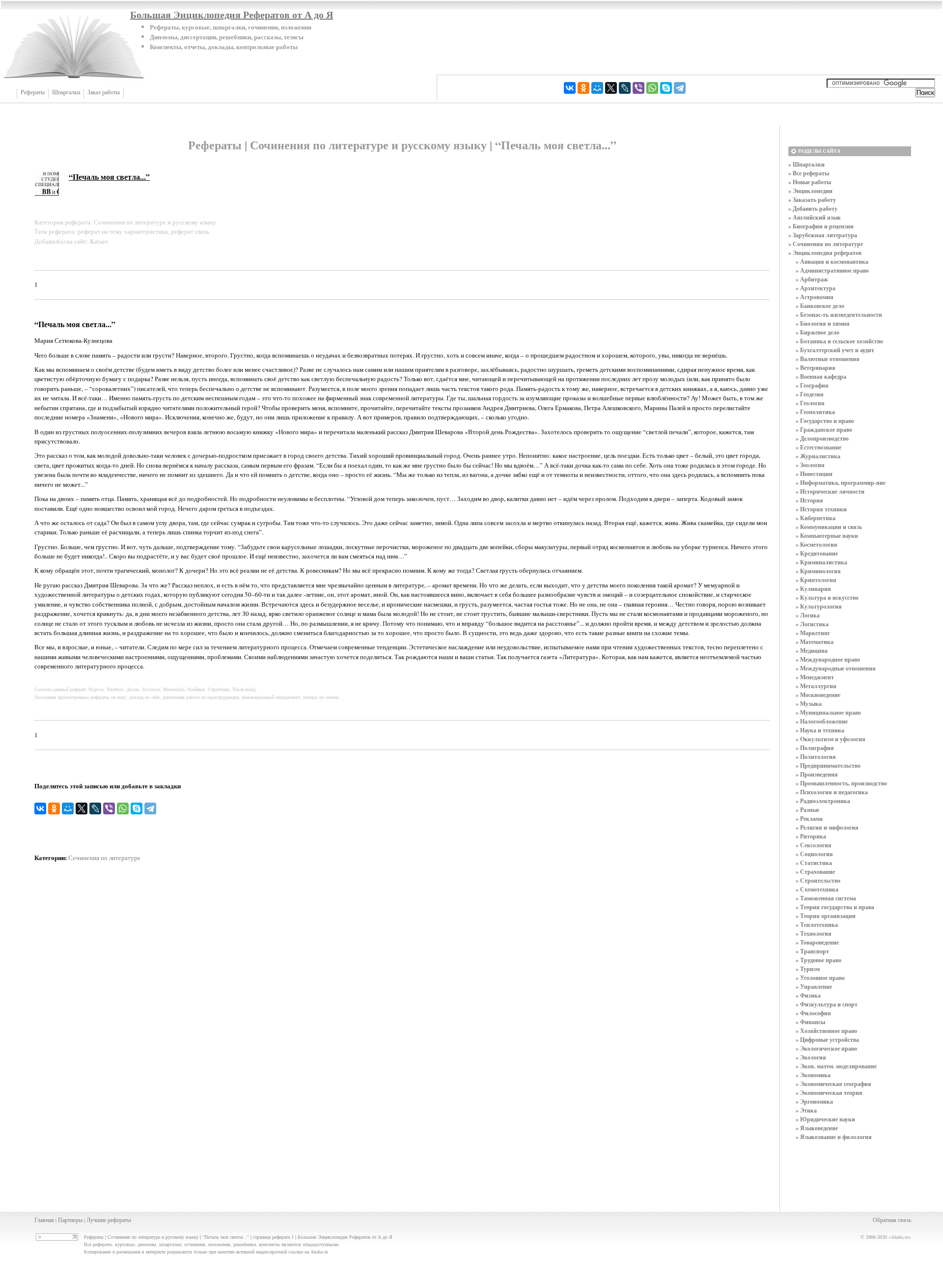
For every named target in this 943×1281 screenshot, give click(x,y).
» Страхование (815, 871)
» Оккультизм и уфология (830, 739)
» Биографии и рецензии (821, 226)
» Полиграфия (815, 748)
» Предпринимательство (828, 765)
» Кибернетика (815, 518)
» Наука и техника (820, 730)
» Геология (810, 403)
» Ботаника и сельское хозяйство (839, 341)
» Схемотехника (817, 889)
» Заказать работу (812, 199)
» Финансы (810, 1022)
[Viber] (638, 88)
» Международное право (828, 659)
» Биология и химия (823, 323)
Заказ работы (103, 92)
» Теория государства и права (835, 907)
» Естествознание (818, 447)
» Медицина (812, 650)
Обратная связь (892, 1220)
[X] (611, 88)
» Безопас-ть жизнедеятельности (839, 314)
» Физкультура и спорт (827, 1004)
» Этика (806, 1110)
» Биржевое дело (817, 332)
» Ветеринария (815, 367)
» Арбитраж (812, 279)
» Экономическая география (833, 1084)
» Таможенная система (826, 898)
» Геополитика (815, 412)
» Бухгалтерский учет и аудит (835, 350)
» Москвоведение (818, 695)
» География (812, 385)
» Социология (814, 854)
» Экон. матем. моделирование (836, 1066)
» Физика (808, 995)
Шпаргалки (66, 92)
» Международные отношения (836, 668)
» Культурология (819, 606)
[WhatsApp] (652, 88)
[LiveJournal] (625, 88)
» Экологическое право (826, 1048)
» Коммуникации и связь (829, 527)
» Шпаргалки (806, 164)
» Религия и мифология (827, 827)
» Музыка (809, 703)
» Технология (814, 933)
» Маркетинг (813, 633)
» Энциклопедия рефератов (824, 253)
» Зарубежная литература (822, 235)
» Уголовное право (820, 978)
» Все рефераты (808, 173)
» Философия (813, 1013)
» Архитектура (815, 288)
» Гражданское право (824, 429)
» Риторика (811, 836)
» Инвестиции (814, 474)
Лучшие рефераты (108, 1220)
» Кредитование (817, 553)
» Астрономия (814, 297)
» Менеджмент (815, 677)
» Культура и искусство (827, 597)
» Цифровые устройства (827, 1039)
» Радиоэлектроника (823, 801)
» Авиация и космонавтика (832, 261)
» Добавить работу (812, 208)
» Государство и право (825, 421)
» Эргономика (814, 1101)
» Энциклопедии (810, 191)
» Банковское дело (820, 306)
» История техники (821, 509)
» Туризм (808, 969)
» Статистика (814, 863)
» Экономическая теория (829, 1092)
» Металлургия (816, 686)
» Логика (808, 615)
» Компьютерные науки (827, 535)
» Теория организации (826, 916)
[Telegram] (680, 88)
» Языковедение (817, 1128)
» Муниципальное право (828, 712)
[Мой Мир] (597, 88)
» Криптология (816, 580)
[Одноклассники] (583, 88)
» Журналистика (818, 456)
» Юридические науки (825, 1119)
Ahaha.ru (900, 1236)
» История (809, 500)
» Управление (814, 986)
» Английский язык (814, 217)
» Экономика (813, 1075)
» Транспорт (812, 951)
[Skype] (666, 88)
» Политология (816, 756)
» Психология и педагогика (832, 792)
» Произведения (817, 774)
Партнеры (70, 1220)
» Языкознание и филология (834, 1137)
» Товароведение (817, 942)
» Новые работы (809, 182)
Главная (44, 1220)
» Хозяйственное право (826, 1031)
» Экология (811, 1057)
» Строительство (818, 880)
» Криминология (818, 571)
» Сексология (814, 845)
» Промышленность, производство (841, 783)
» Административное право (832, 270)
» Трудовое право (818, 960)
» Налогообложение (822, 721)
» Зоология (810, 465)
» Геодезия (810, 394)
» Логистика (812, 624)
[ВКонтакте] (570, 88)
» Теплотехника (817, 924)
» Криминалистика (821, 562)
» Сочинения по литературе (825, 244)
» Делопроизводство (822, 438)
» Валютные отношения (828, 359)
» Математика (814, 642)
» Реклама (809, 818)
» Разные (807, 810)
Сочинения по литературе (104, 857)
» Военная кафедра (821, 376)
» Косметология (816, 544)
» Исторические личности (830, 491)
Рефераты (33, 92)
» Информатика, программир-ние (841, 482)
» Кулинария (813, 589)
